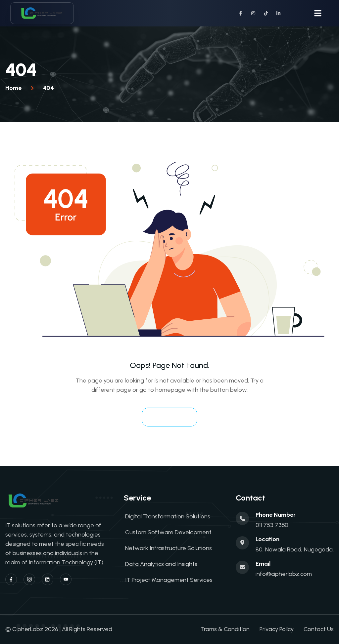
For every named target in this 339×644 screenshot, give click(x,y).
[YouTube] (66, 579)
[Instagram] (253, 13)
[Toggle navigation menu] (318, 13)
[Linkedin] (47, 579)
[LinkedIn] (278, 13)
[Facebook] (241, 13)
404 (48, 88)
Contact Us (319, 629)
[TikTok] (266, 13)
